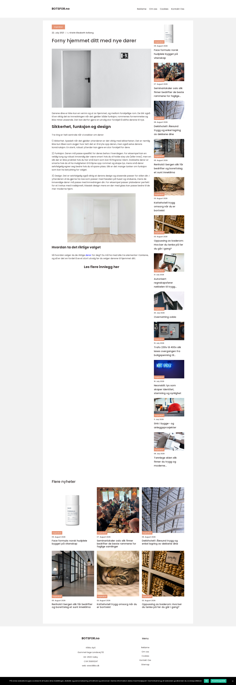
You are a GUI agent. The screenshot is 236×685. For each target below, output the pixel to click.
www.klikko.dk (93, 665)
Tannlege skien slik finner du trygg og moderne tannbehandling (165, 462)
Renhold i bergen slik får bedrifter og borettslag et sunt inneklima (168, 168)
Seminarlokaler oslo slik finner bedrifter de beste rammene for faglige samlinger (169, 92)
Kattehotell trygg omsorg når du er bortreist (164, 206)
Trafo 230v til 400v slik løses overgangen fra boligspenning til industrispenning (167, 351)
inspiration (58, 27)
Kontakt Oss (177, 9)
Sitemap (145, 664)
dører (88, 255)
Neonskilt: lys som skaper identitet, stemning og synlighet (167, 389)
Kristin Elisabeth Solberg (82, 33)
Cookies (164, 9)
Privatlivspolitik (218, 681)
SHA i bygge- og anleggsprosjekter (165, 425)
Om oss (153, 9)
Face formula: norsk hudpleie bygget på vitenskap (166, 54)
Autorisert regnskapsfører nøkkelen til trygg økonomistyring (164, 283)
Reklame (141, 9)
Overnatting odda (165, 317)
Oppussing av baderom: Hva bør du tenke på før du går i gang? (169, 244)
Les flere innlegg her (101, 266)
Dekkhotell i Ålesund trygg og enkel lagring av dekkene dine (167, 130)
